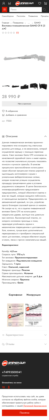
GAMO (37, 22)
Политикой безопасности (35, 405)
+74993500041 (12, 372)
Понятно (24, 413)
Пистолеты (21, 16)
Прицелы (44, 16)
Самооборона (8, 16)
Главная (5, 22)
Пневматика (33, 16)
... (29, 23)
